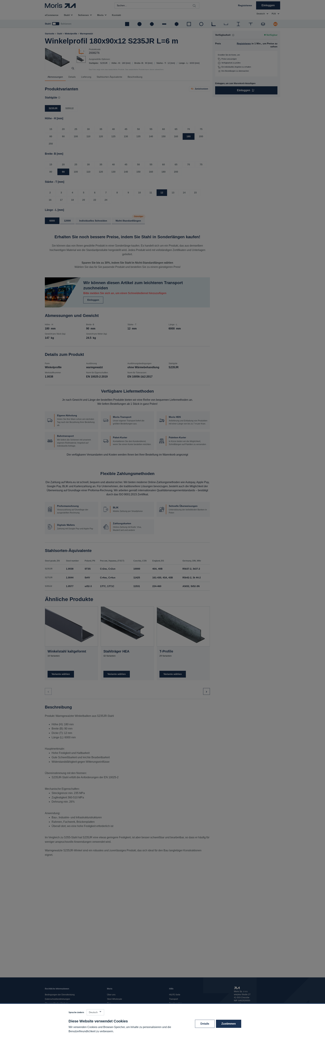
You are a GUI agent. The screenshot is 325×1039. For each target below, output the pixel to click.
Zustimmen (228, 1023)
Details (204, 1023)
